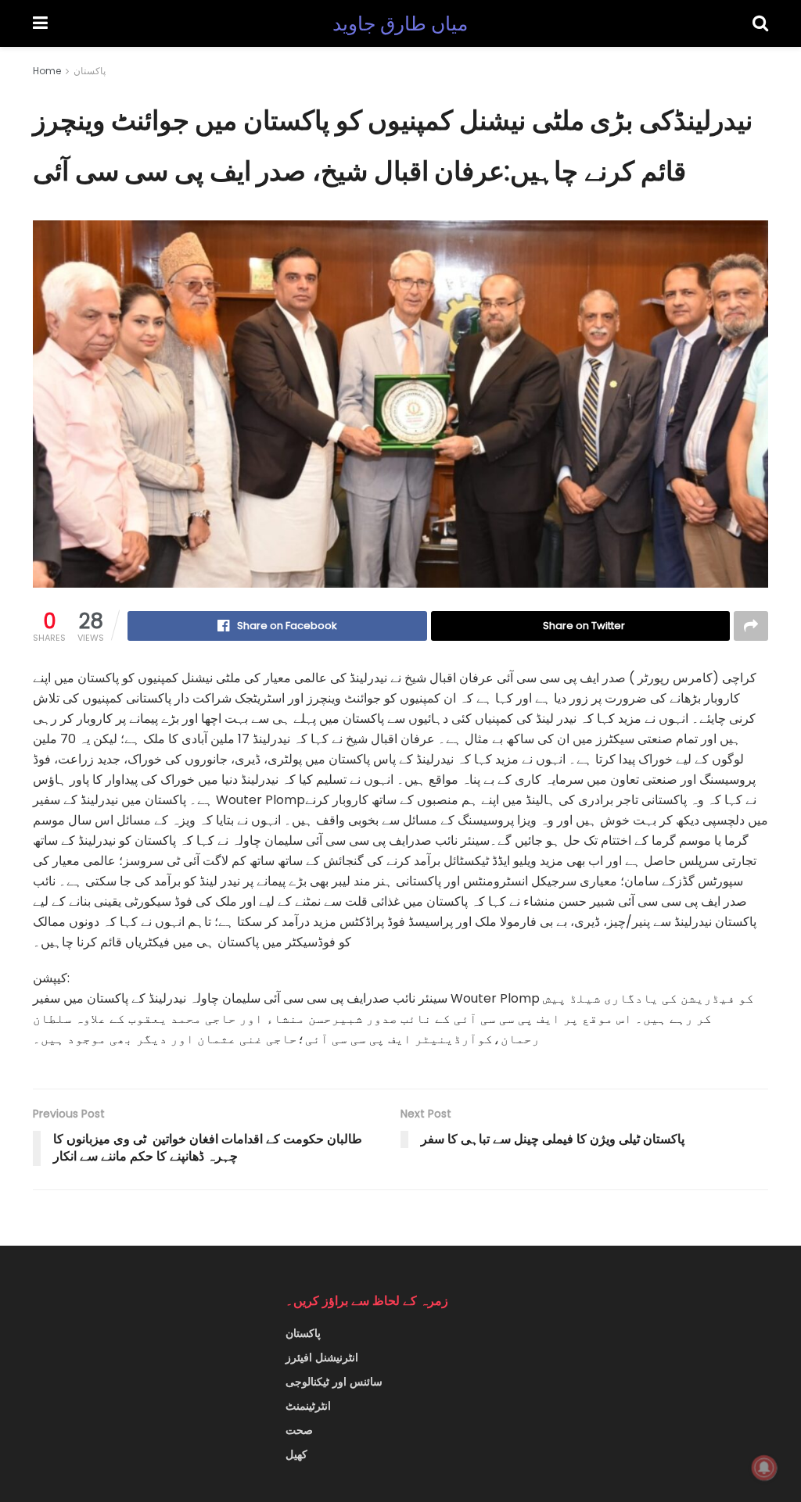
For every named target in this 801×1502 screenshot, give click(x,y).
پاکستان (90, 70)
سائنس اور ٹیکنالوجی (334, 1381)
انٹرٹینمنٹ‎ (308, 1406)
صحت (299, 1430)
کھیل (296, 1454)
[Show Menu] (40, 23)
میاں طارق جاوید (400, 24)
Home (47, 70)
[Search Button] (760, 23)
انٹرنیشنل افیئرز (322, 1357)
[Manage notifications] (764, 1467)
